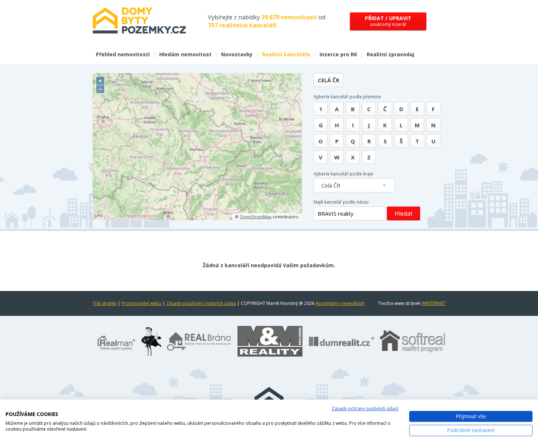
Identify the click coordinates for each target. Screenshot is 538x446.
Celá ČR (328, 80)
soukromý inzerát (388, 21)
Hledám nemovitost (185, 54)
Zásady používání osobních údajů (201, 303)
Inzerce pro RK (338, 54)
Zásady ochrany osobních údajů (365, 408)
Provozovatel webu (141, 303)
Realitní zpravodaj (390, 54)
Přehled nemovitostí (123, 54)
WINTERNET (433, 303)
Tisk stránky (105, 303)
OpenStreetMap (256, 216)
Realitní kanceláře (286, 54)
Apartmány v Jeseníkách (340, 303)
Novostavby (237, 54)
